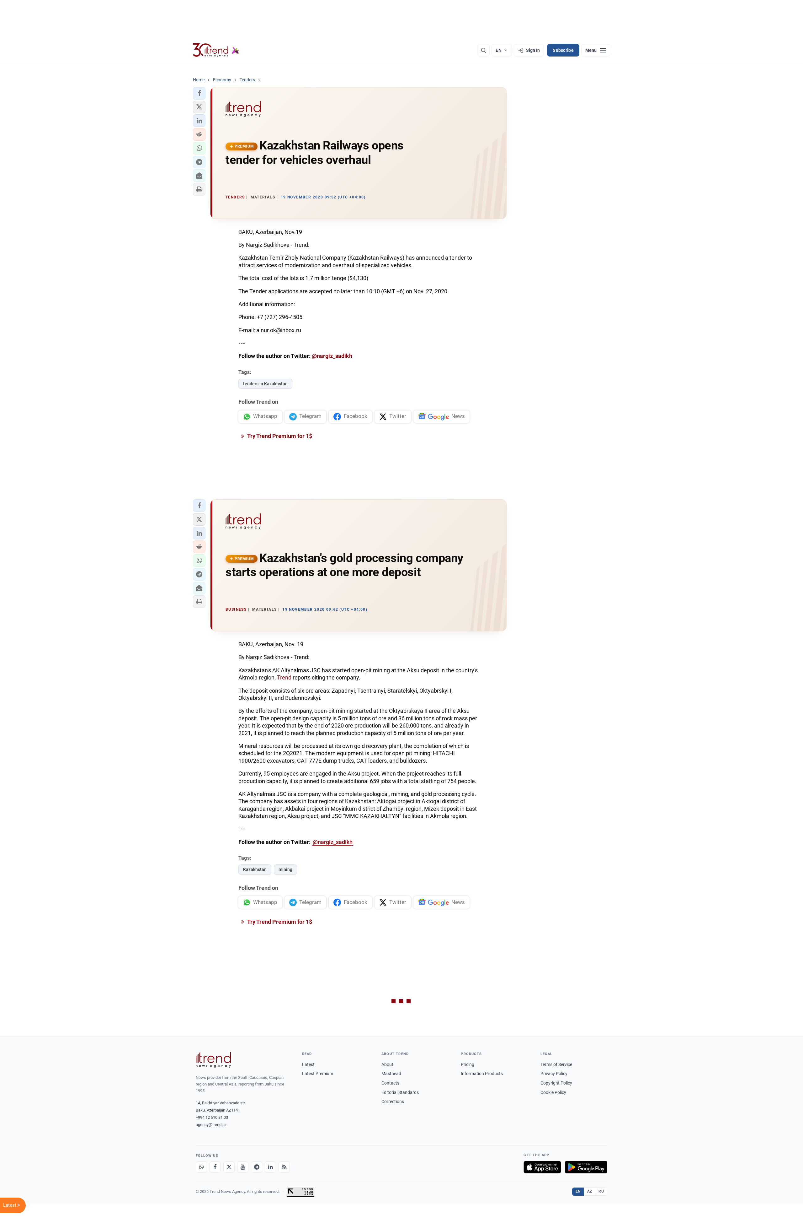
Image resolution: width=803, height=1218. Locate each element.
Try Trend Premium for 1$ (279, 436)
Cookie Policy (553, 1092)
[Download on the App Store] (542, 1167)
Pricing (467, 1064)
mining (285, 869)
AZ (589, 1191)
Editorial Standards (400, 1092)
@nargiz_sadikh (332, 356)
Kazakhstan (255, 869)
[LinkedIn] (270, 1167)
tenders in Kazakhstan (265, 383)
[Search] (483, 50)
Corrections (392, 1101)
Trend (285, 677)
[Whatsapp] (201, 1167)
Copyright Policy (556, 1082)
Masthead (391, 1073)
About (387, 1064)
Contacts (390, 1082)
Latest (308, 1064)
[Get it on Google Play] (586, 1167)
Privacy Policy (553, 1073)
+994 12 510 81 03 (212, 1117)
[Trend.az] (216, 50)
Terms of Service (556, 1064)
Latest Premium (317, 1073)
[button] (199, 93)
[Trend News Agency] (213, 1060)
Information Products (482, 1073)
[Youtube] (242, 1167)
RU (601, 1191)
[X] (229, 1167)
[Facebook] (215, 1167)
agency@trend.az (211, 1124)
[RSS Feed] (284, 1167)
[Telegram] (256, 1167)
